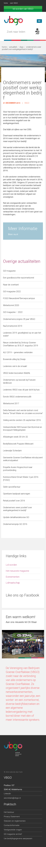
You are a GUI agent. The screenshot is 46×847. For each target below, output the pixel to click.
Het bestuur (9, 812)
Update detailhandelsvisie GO (16, 517)
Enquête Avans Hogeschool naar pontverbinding (17, 468)
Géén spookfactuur (11, 487)
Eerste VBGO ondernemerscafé (17, 396)
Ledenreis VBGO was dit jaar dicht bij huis (21, 389)
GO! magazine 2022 (12, 291)
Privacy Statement (12, 816)
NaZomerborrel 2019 (12, 326)
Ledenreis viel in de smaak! (15, 366)
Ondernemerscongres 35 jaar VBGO (19, 319)
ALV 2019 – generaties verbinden (18, 352)
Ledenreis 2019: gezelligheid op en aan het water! (22, 334)
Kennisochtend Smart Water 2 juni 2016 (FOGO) (20, 478)
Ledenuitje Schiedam (12, 450)
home (6, 3)
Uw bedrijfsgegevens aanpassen (18, 838)
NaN (20, 772)
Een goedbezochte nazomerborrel (18, 277)
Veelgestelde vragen (13, 830)
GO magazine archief (13, 834)
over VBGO (14, 3)
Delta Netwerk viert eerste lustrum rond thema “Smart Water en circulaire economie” (23, 411)
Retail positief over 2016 (14, 500)
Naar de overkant (11, 284)
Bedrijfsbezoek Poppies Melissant (18, 444)
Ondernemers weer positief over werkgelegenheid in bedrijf (17, 509)
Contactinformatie (11, 825)
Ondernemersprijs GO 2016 (15, 524)
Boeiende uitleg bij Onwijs (14, 359)
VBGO (26, 103)
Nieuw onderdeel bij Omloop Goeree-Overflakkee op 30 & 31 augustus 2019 (20, 344)
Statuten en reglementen (15, 821)
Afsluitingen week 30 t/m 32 (15, 437)
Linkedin (7, 793)
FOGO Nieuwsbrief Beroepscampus (19, 298)
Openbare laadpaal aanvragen (16, 493)
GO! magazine (9, 271)
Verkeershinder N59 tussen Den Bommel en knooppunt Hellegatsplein (22, 428)
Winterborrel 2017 (11, 403)
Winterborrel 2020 (11, 305)
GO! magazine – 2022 (12, 312)
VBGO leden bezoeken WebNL (16, 373)
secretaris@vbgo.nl (12, 798)
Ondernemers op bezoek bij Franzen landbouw (19, 381)
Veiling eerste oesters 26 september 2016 (22, 420)
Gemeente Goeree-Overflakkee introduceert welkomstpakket (23, 459)
